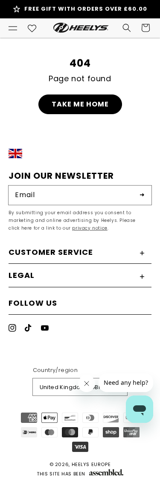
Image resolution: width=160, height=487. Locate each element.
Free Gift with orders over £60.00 (85, 9)
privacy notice (89, 228)
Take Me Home (80, 104)
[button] (12, 27)
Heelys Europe (91, 464)
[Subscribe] (142, 195)
